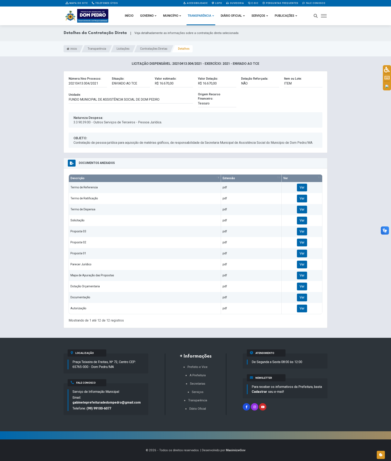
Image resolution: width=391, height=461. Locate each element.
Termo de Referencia (84, 187)
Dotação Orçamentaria (85, 286)
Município (170, 16)
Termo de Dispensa (82, 209)
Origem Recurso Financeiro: (209, 97)
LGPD (218, 3)
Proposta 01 (78, 253)
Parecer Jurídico (80, 264)
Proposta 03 (78, 231)
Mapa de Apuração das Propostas (92, 275)
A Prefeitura (198, 375)
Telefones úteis (106, 3)
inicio (73, 48)
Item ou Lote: (293, 78)
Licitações (123, 48)
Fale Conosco (315, 3)
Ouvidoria (236, 3)
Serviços (258, 16)
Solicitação (77, 220)
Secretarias (197, 383)
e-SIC (254, 3)
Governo (147, 16)
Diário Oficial (231, 16)
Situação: (118, 78)
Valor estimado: (166, 78)
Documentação (80, 297)
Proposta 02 (78, 242)
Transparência (199, 16)
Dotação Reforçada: (254, 78)
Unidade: (75, 95)
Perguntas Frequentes (282, 3)
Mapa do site (78, 3)
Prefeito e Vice (198, 367)
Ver (285, 178)
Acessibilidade (197, 3)
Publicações (284, 16)
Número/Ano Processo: (85, 78)
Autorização (78, 308)
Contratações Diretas (153, 48)
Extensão (229, 178)
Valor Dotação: (208, 78)
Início (129, 16)
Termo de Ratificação (84, 198)
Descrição (77, 178)
